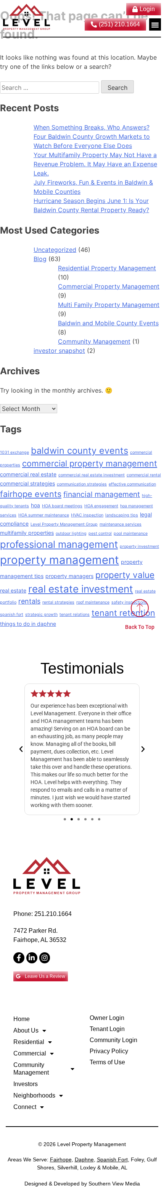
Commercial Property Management (108, 286)
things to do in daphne (28, 623)
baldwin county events (79, 450)
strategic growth (41, 614)
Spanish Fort (112, 1159)
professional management (59, 544)
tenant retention (123, 613)
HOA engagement (101, 505)
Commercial (29, 1053)
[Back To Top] (140, 608)
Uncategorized (55, 249)
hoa (35, 505)
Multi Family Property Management (108, 305)
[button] (155, 24)
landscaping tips (121, 515)
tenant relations (74, 614)
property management (59, 560)
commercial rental (144, 475)
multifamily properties (27, 532)
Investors (25, 1084)
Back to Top (140, 1121)
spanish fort (11, 614)
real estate (13, 590)
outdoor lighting (71, 533)
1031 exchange (14, 452)
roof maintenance (92, 602)
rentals (29, 601)
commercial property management (89, 463)
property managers (69, 576)
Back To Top (139, 627)
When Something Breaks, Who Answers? (92, 127)
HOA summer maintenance (43, 515)
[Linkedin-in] (31, 957)
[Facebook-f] (18, 957)
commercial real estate (28, 474)
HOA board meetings (62, 505)
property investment (139, 546)
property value (124, 575)
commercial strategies (27, 483)
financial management (101, 494)
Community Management (94, 341)
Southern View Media (114, 1184)
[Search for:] (50, 87)
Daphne (84, 1159)
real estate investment (80, 589)
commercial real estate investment (91, 475)
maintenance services (120, 524)
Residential (28, 1042)
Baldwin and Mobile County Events (108, 323)
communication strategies (82, 484)
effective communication (132, 484)
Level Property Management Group (64, 524)
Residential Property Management (107, 268)
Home (21, 1019)
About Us (26, 1030)
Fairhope (61, 1159)
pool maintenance (131, 533)
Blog (40, 259)
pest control (100, 533)
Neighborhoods (34, 1095)
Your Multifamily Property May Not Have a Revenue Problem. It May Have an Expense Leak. (95, 164)
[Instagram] (44, 957)
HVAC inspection (87, 515)
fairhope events (30, 494)
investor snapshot (59, 350)
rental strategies (58, 602)
